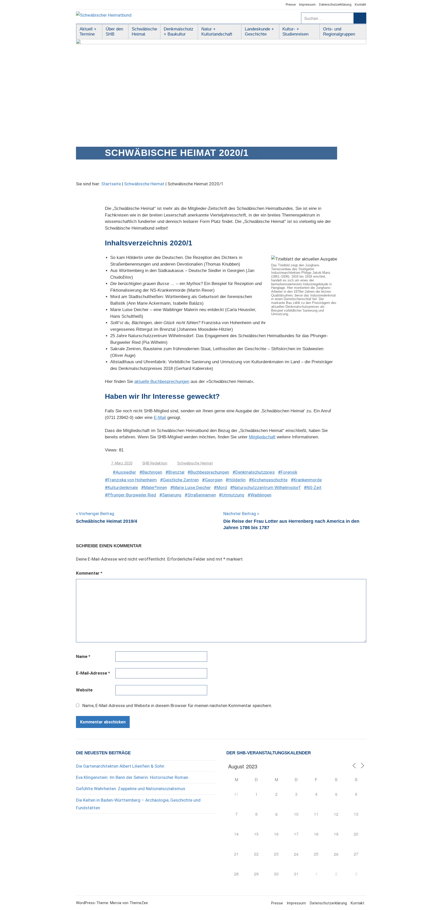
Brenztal (176, 472)
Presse (291, 4)
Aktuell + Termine (88, 32)
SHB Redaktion (154, 463)
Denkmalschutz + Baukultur (178, 32)
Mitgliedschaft (262, 437)
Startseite (111, 183)
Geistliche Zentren (181, 479)
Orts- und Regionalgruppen (339, 32)
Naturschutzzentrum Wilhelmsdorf (267, 487)
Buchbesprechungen (209, 472)
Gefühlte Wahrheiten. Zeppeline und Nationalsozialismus (130, 788)
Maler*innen (155, 487)
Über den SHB (114, 32)
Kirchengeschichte (270, 479)
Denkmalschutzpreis (255, 472)
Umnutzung (233, 494)
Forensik (289, 472)
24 (296, 854)
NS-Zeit (314, 487)
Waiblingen (260, 494)
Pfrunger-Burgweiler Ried (132, 494)
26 (336, 854)
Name (83, 656)
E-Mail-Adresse (93, 673)
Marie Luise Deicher (192, 487)
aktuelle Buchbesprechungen (161, 381)
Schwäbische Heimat (144, 32)
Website (84, 689)
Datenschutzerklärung (335, 4)
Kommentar (89, 573)
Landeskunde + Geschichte (259, 32)
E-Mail (160, 417)
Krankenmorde (308, 479)
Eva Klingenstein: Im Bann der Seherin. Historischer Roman (132, 777)
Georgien (214, 479)
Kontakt (360, 4)
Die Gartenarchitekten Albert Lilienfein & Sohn (120, 766)
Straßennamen (201, 494)
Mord (222, 487)
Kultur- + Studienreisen (295, 32)
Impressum (307, 4)
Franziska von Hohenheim (132, 479)
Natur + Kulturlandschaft (216, 32)
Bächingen (152, 472)
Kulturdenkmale (123, 487)
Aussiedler (126, 472)
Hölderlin (237, 479)
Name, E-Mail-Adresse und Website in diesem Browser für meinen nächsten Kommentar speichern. (177, 705)
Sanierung (171, 494)
